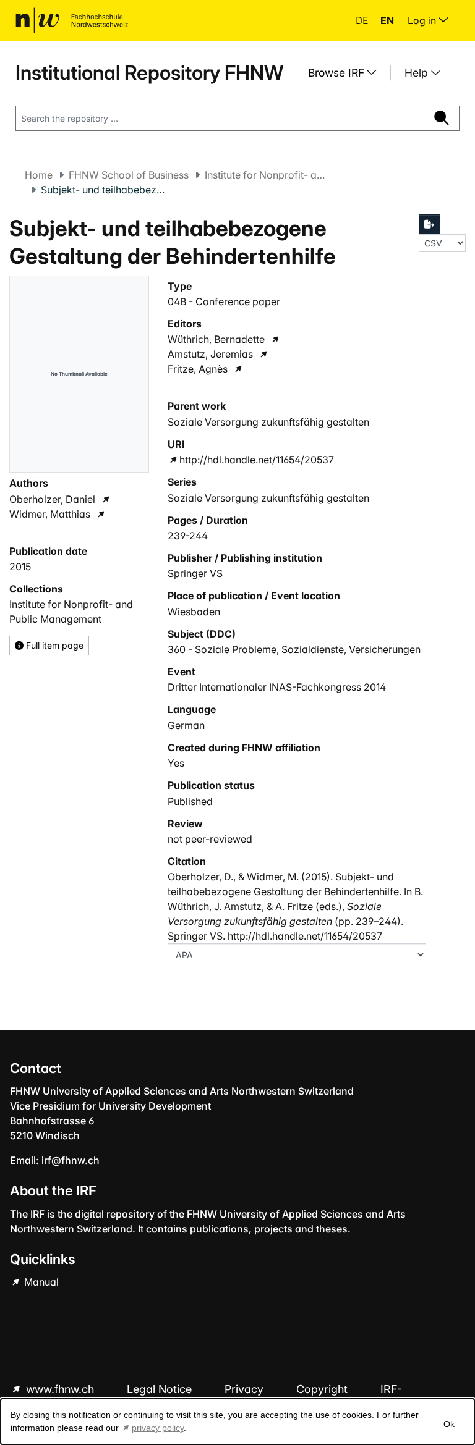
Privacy (246, 1389)
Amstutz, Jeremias (210, 354)
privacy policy (158, 1428)
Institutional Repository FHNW (149, 73)
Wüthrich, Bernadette (216, 339)
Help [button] (417, 72)
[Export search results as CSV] (430, 224)
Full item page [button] (53, 645)
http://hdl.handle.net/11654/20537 (256, 459)
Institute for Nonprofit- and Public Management (266, 175)
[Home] (71, 20)
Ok (449, 1424)
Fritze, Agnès (198, 369)
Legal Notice (161, 1389)
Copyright (323, 1389)
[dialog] (237, 1421)
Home (39, 175)
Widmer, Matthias (49, 514)
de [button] (363, 20)
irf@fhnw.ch (70, 1160)
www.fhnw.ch (60, 1389)
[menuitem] (347, 73)
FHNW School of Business (129, 175)
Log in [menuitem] (423, 20)
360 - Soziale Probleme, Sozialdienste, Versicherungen (294, 649)
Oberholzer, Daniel (52, 499)
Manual (40, 1282)
